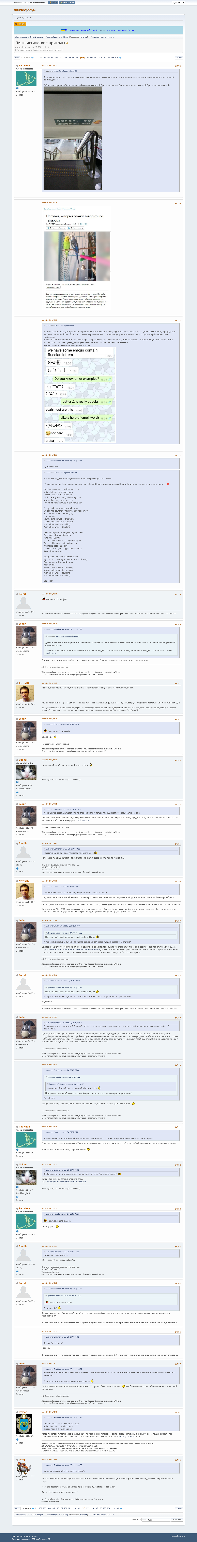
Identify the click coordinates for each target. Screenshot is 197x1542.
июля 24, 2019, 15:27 (49, 1363)
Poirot (22, 593)
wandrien (83, 37)
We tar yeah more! (127, 1436)
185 (52, 57)
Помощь (173, 1536)
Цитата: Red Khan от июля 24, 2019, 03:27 (64, 629)
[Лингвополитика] (17, 792)
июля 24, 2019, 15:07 (49, 1017)
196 (100, 57)
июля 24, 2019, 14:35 (49, 804)
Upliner (23, 759)
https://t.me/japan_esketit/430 (65, 71)
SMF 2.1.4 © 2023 (18, 1536)
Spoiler (48, 653)
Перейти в (136, 1519)
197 (104, 57)
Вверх (17, 1508)
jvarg (22, 1459)
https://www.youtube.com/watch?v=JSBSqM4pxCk (64, 1181)
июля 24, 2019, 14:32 (49, 760)
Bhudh (23, 843)
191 (77, 57)
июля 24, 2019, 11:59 (49, 320)
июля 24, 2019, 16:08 (49, 1412)
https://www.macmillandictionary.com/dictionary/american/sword (71, 949)
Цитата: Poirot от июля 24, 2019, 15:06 (62, 1070)
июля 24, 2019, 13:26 (49, 455)
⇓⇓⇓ (54, 653)
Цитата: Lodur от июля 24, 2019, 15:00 (62, 1251)
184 (48, 57)
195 (95, 57)
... (37, 57)
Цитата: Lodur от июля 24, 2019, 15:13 (62, 1170)
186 (57, 57)
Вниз (17, 58)
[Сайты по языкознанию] (17, 868)
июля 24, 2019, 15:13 (49, 1064)
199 (112, 57)
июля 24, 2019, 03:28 (49, 203)
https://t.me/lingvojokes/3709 (65, 472)
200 (116, 57)
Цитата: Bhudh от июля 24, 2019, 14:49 (63, 926)
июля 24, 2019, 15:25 (49, 1283)
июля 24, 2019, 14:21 (49, 624)
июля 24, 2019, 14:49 (49, 843)
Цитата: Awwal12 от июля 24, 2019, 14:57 (64, 1023)
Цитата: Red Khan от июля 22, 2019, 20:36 (64, 460)
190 (73, 57)
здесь (102, 30)
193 (87, 57)
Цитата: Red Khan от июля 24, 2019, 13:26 (64, 1417)
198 (108, 57)
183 (44, 57)
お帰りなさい (83, 820)
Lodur (22, 623)
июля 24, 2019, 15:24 (49, 1246)
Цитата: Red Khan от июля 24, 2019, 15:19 (64, 1369)
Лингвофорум (25, 10)
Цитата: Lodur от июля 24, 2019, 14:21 (62, 1132)
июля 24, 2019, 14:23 (49, 683)
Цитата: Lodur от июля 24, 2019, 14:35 (62, 886)
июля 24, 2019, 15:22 (49, 1164)
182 (40, 57)
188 (65, 57)
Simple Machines (31, 1536)
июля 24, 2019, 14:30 (49, 719)
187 (61, 57)
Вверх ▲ (181, 1536)
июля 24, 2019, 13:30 (49, 594)
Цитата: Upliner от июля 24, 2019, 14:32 (63, 849)
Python (23, 1412)
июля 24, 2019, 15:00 (49, 920)
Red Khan (24, 65)
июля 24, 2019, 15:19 (49, 1126)
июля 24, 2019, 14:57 (49, 881)
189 (69, 57)
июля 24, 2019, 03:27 (49, 65)
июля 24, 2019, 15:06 (49, 975)
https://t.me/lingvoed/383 (64, 325)
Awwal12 (24, 683)
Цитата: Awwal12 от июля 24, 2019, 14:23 (64, 809)
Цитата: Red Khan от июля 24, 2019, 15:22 (64, 1288)
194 (91, 57)
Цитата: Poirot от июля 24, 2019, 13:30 (62, 724)
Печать (179, 58)
